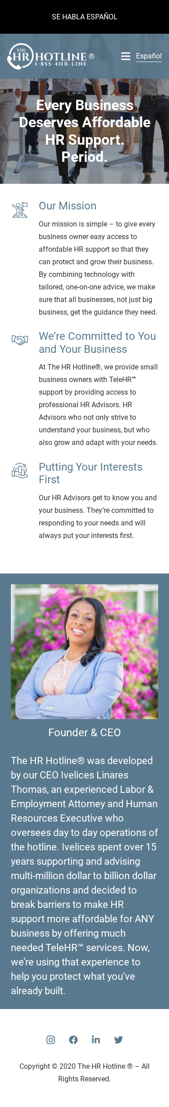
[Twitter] (118, 1040)
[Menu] (125, 56)
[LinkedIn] (96, 1040)
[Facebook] (73, 1040)
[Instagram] (51, 1040)
